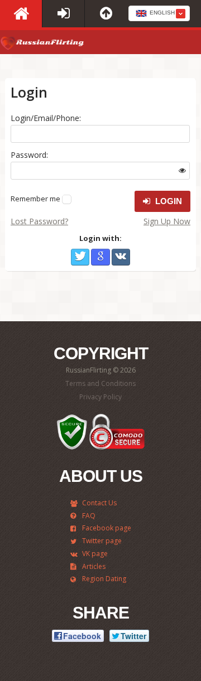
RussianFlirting (42, 45)
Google (100, 257)
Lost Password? (39, 221)
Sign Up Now (166, 221)
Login (167, 201)
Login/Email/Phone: (46, 118)
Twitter (80, 257)
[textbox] (159, 14)
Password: (29, 154)
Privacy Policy (100, 397)
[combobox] (159, 13)
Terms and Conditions (100, 383)
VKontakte (121, 257)
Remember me (35, 199)
